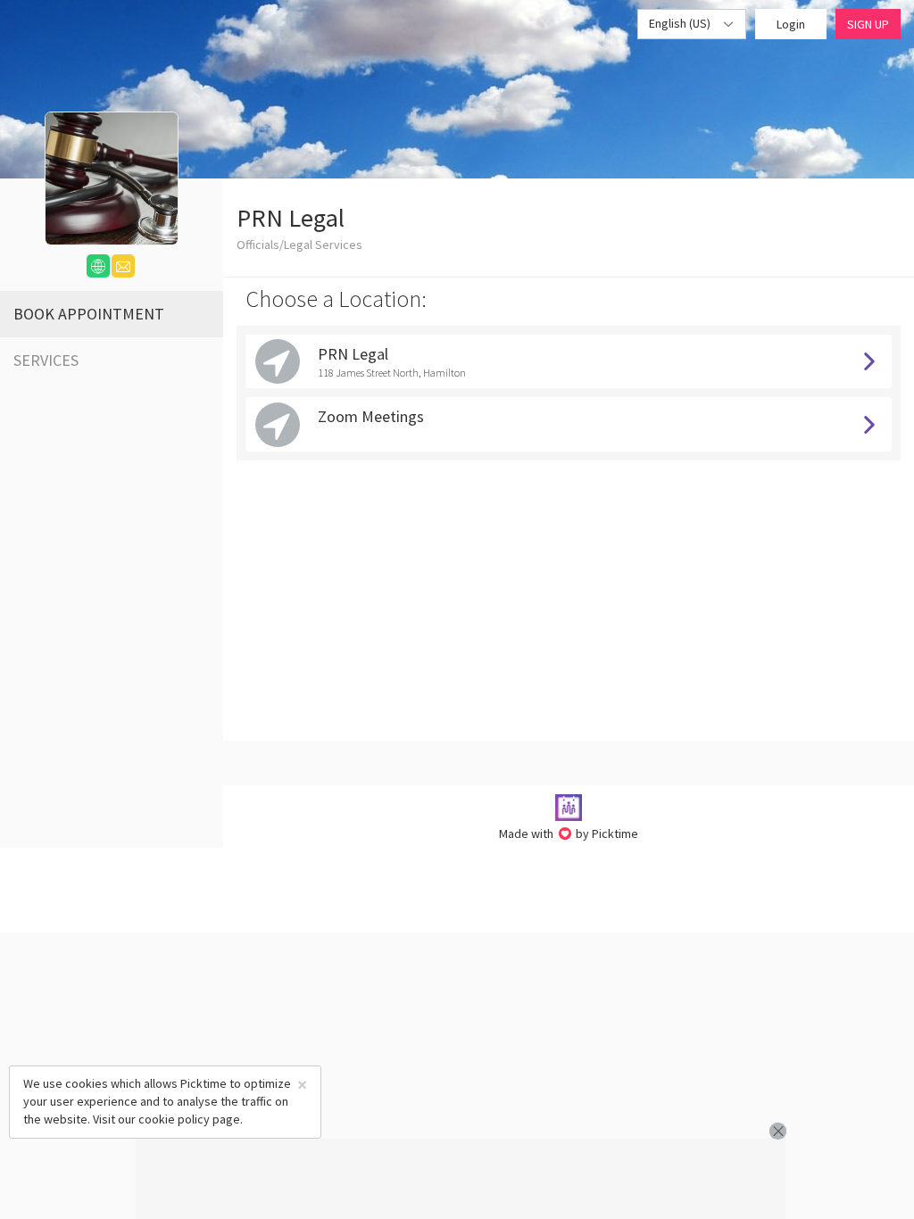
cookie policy (174, 1119)
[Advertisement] (460, 1179)
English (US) (681, 23)
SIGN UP (868, 24)
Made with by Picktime (569, 833)
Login (791, 24)
